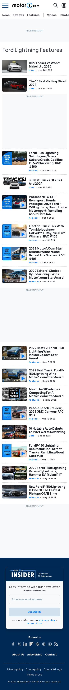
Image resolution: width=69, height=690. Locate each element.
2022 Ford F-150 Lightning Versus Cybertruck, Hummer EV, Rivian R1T (47, 471)
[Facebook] (13, 644)
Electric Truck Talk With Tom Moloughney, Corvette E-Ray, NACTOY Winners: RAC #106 (47, 231)
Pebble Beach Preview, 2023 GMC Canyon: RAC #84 (46, 411)
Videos (52, 15)
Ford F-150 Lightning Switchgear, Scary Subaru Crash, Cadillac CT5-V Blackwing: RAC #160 (46, 160)
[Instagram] (44, 644)
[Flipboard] (31, 644)
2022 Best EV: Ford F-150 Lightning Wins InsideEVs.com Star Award (46, 353)
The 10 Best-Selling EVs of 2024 (48, 83)
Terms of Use (34, 623)
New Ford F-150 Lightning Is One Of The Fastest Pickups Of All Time (47, 490)
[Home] (26, 5)
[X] (19, 644)
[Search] (55, 5)
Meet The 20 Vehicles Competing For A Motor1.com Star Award (46, 392)
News (6, 15)
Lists (31, 70)
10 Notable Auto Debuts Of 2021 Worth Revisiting (47, 430)
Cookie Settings (53, 669)
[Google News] (37, 644)
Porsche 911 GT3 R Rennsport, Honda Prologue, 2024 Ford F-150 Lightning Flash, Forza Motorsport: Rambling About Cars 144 (48, 205)
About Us (18, 654)
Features (33, 15)
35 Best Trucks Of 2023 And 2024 (45, 182)
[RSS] (56, 644)
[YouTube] (50, 644)
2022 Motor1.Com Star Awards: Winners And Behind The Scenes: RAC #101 (47, 253)
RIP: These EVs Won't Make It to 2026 (44, 64)
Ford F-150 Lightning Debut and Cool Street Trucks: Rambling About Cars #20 (46, 450)
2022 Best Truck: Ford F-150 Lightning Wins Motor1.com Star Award (46, 373)
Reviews (18, 15)
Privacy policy (15, 669)
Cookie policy (33, 669)
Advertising (34, 654)
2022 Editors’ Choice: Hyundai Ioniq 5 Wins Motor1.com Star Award (46, 274)
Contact (51, 654)
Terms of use (34, 674)
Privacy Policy (47, 620)
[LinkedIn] (25, 644)
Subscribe (34, 612)
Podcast (33, 170)
